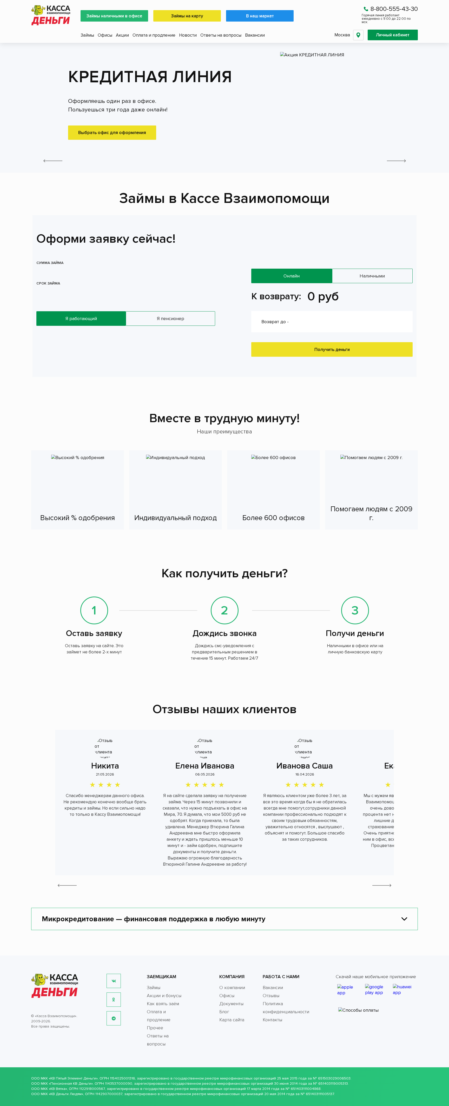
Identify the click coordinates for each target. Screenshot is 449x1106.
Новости (188, 35)
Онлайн (291, 276)
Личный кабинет (393, 35)
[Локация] (358, 35)
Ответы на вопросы (220, 35)
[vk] (114, 981)
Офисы (105, 35)
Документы (231, 1003)
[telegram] (114, 1018)
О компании (232, 987)
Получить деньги (332, 349)
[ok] (114, 999)
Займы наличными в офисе (114, 16)
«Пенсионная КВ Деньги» (71, 1083)
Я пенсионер (170, 318)
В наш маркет (260, 16)
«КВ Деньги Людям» (66, 1094)
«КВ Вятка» (58, 1089)
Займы (87, 35)
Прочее (155, 1028)
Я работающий (81, 318)
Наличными (372, 276)
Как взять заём (163, 1003)
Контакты (272, 1020)
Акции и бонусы (164, 995)
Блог (224, 1012)
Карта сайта (231, 1020)
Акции (122, 35)
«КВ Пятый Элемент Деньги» (73, 1078)
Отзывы (271, 995)
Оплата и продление (154, 35)
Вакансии (255, 35)
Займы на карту (187, 16)
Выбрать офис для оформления (112, 132)
